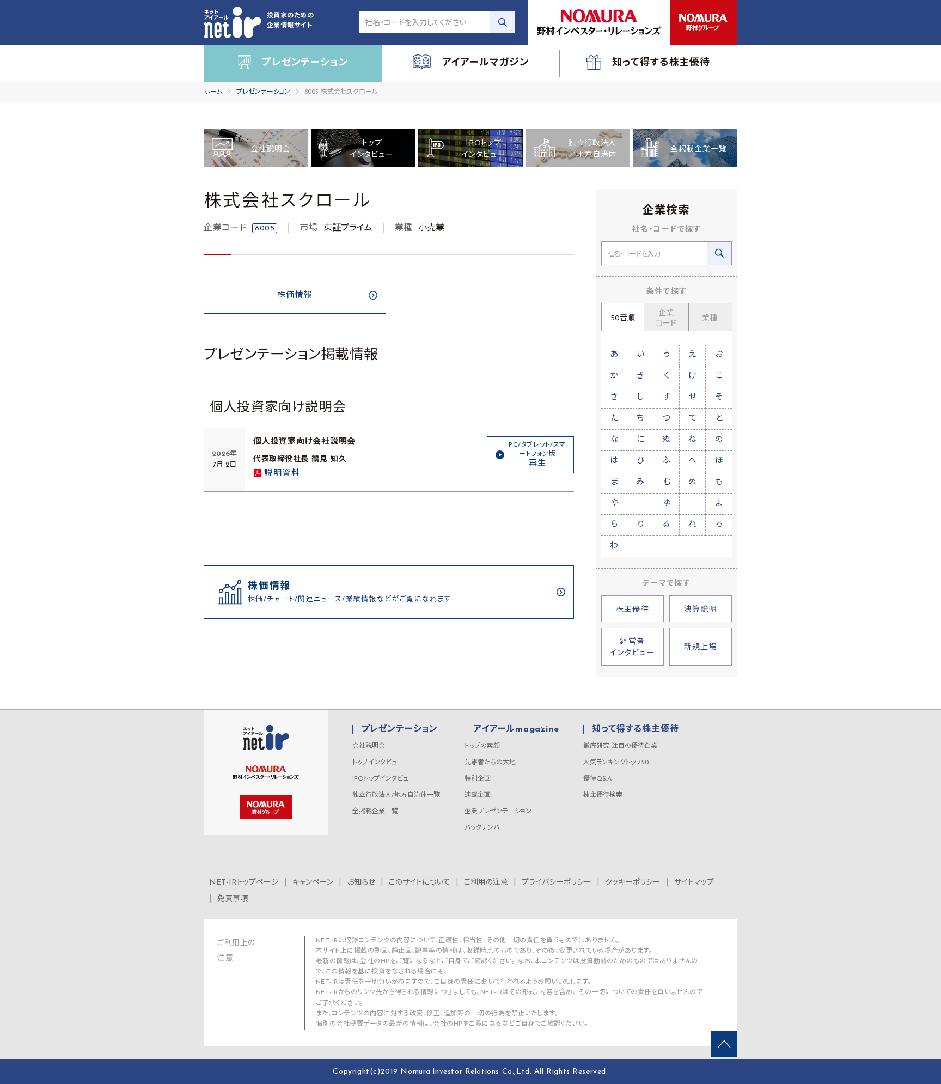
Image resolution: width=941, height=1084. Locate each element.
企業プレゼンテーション (498, 811)
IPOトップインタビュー (383, 779)
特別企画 (478, 779)
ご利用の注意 (486, 883)
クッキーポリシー (633, 883)
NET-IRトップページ (244, 883)
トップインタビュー (378, 762)
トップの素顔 (482, 746)
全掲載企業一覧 (375, 811)
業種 (709, 318)
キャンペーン (312, 883)
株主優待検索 (602, 795)
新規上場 (701, 647)
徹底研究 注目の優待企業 (620, 746)
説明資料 (282, 474)
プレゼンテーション (263, 92)
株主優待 (633, 609)
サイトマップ (694, 883)
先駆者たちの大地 (490, 762)
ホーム (213, 92)
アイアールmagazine (516, 729)
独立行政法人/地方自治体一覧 (396, 795)
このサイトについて (419, 883)
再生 (537, 454)
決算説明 (701, 609)
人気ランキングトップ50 (616, 762)
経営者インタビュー (632, 647)
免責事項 (232, 899)
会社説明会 (368, 746)
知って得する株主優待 (635, 729)
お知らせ (361, 883)
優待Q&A (597, 779)
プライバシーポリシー (556, 883)
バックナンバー (485, 828)
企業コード (666, 318)
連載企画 (478, 795)
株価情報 (295, 295)
